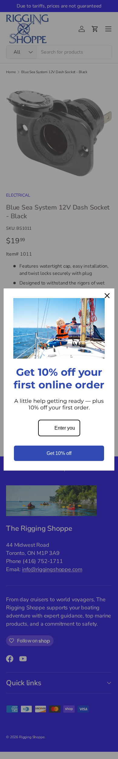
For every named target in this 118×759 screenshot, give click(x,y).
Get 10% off (59, 453)
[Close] (107, 295)
